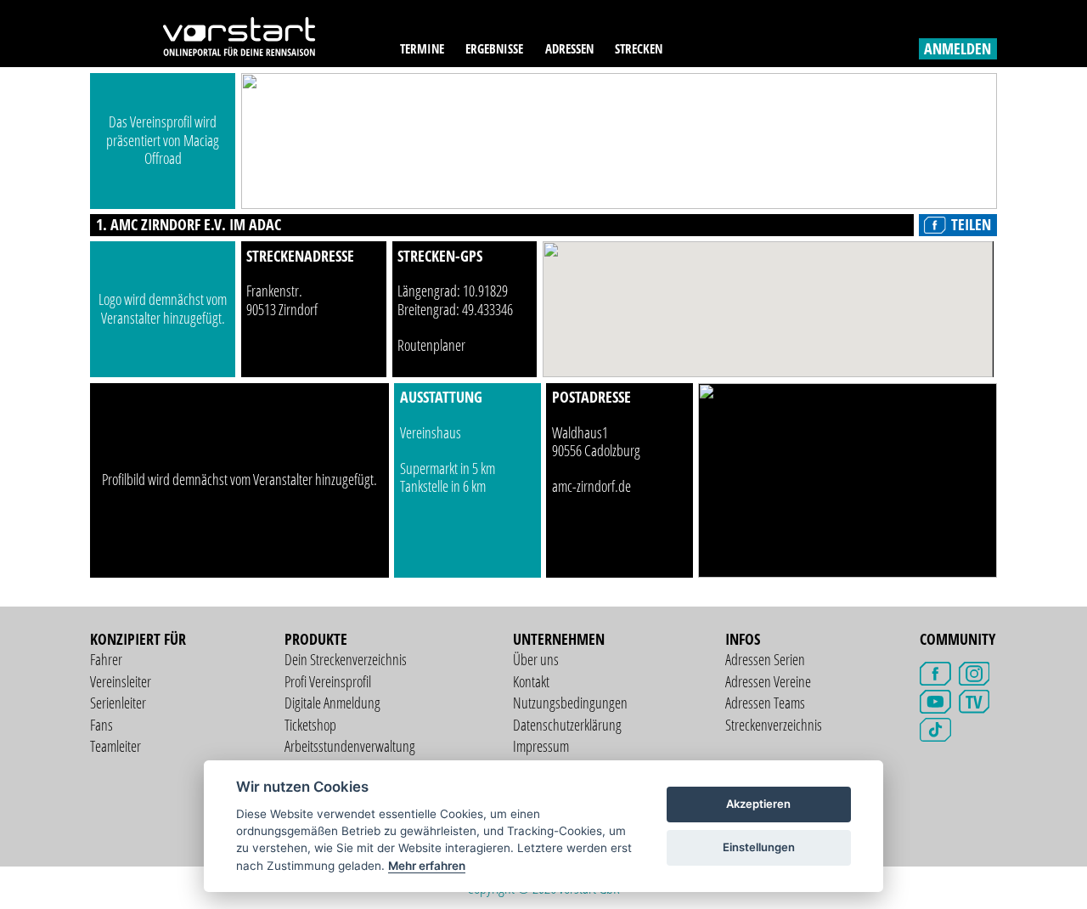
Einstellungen (759, 847)
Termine (422, 49)
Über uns (536, 659)
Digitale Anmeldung (332, 702)
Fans (101, 724)
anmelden (957, 48)
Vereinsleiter (120, 681)
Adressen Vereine (768, 681)
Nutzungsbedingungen (570, 702)
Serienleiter (118, 702)
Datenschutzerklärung (567, 724)
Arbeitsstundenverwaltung (349, 746)
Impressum (541, 746)
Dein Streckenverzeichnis (345, 659)
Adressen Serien (765, 659)
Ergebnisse (494, 49)
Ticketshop (310, 724)
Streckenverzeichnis (773, 724)
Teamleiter (115, 746)
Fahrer (106, 659)
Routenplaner (431, 345)
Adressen (569, 49)
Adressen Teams (765, 702)
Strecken (638, 49)
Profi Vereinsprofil (327, 681)
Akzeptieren (758, 803)
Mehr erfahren (426, 865)
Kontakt (531, 681)
